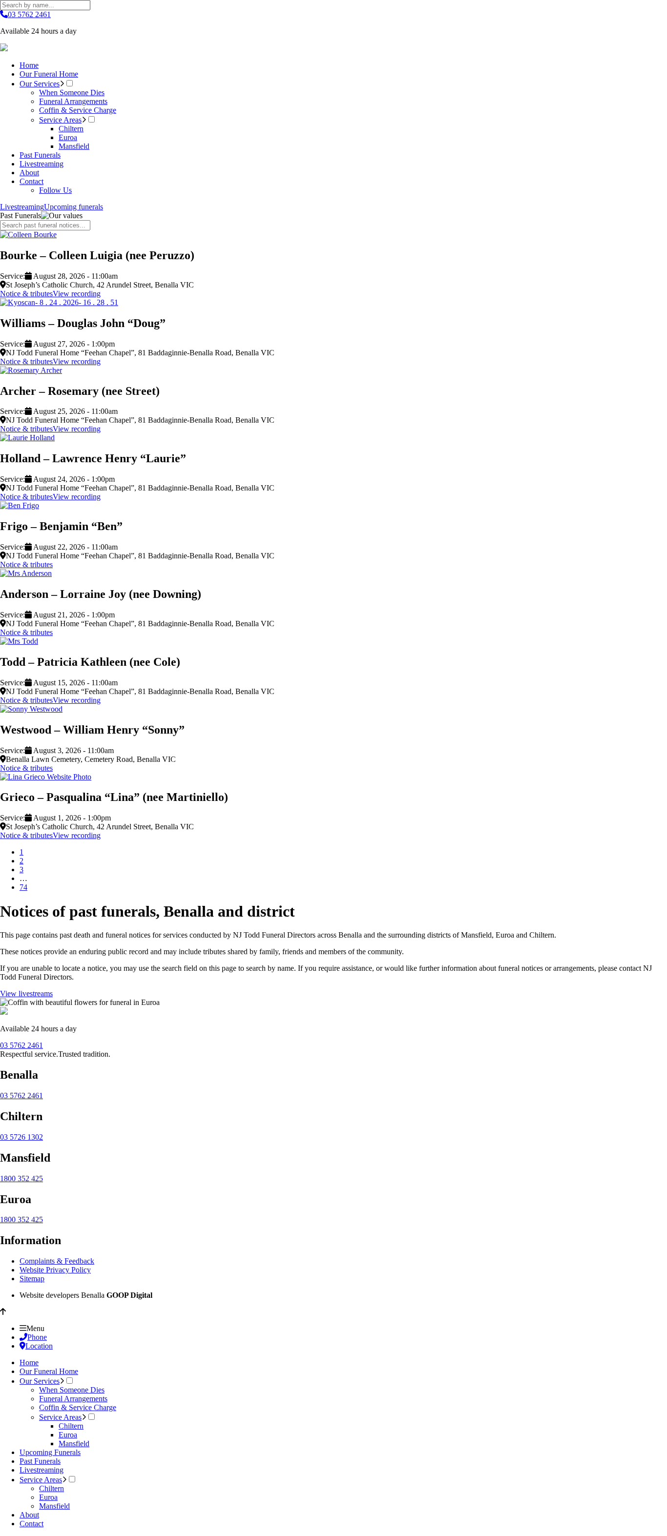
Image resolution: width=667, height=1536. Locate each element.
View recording (77, 293)
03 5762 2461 (29, 14)
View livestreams (26, 993)
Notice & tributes (26, 293)
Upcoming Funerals (50, 1452)
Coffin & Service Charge (77, 110)
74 (23, 887)
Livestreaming (41, 164)
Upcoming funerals (73, 207)
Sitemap (32, 1278)
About (29, 172)
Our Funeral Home (49, 74)
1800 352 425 (21, 1178)
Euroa (68, 137)
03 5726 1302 (21, 1137)
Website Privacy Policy (55, 1270)
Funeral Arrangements (73, 101)
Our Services (40, 84)
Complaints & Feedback (57, 1261)
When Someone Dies (71, 92)
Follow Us (55, 190)
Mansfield (74, 146)
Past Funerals (40, 155)
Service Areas (60, 120)
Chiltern (71, 128)
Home (29, 65)
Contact (31, 181)
